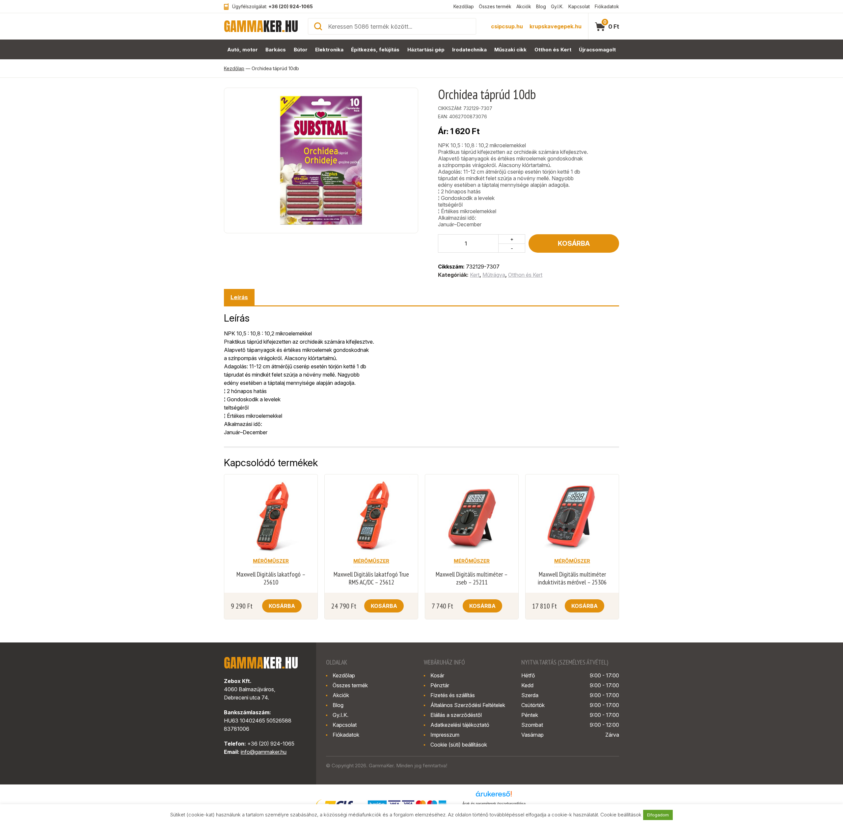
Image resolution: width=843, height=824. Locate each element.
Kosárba (574, 243)
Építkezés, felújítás (375, 49)
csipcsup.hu (507, 26)
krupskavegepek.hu (556, 26)
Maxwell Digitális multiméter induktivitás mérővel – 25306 (572, 578)
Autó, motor (242, 49)
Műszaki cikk (510, 49)
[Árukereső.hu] (494, 796)
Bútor (301, 49)
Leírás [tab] (239, 297)
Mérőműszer (271, 560)
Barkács (275, 49)
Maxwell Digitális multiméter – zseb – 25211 (472, 578)
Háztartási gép (426, 49)
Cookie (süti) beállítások (458, 744)
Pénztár (439, 685)
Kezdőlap (463, 6)
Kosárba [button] (282, 606)
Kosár (437, 675)
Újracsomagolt (597, 49)
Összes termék (495, 6)
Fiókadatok (607, 6)
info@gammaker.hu (263, 752)
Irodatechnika (469, 49)
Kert (474, 274)
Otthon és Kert (552, 49)
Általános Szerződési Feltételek (467, 705)
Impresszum (444, 734)
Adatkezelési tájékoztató (459, 725)
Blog (541, 6)
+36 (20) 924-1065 (290, 6)
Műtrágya (493, 274)
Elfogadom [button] (658, 814)
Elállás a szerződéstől (456, 715)
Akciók (523, 6)
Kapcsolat (579, 6)
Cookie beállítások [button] (620, 814)
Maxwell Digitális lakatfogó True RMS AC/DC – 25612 (371, 578)
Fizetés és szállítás (452, 695)
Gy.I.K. (557, 6)
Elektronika (329, 49)
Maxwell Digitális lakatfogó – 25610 (271, 578)
